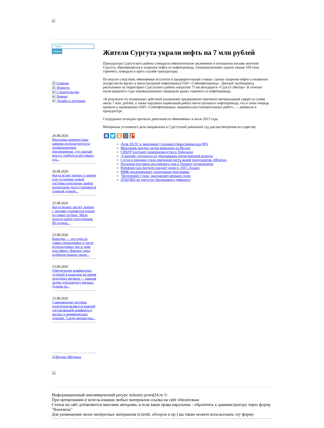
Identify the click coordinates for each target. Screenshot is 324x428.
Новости (63, 87)
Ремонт (62, 96)
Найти (57, 51)
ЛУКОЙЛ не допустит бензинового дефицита (155, 180)
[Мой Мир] (125, 135)
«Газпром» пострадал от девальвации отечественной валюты (167, 156)
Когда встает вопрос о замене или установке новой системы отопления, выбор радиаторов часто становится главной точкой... (74, 183)
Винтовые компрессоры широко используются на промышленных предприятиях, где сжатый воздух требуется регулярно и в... (73, 149)
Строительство (67, 92)
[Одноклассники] (119, 135)
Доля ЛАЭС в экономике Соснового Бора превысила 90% (164, 144)
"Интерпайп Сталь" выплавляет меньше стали (155, 176)
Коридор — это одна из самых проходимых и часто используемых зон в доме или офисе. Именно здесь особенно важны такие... (72, 247)
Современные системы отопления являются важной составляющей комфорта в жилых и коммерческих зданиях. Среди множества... (73, 310)
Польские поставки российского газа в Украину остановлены (167, 164)
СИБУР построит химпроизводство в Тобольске (157, 152)
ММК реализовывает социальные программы (155, 172)
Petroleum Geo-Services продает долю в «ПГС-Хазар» (160, 168)
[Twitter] (112, 135)
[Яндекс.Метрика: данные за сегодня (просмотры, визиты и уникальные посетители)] (66, 357)
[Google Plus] (132, 135)
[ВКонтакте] (106, 135)
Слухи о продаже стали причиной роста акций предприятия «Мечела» (174, 160)
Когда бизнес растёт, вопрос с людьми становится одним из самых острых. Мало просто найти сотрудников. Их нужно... (73, 215)
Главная (62, 83)
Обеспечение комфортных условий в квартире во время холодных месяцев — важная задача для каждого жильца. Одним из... (74, 278)
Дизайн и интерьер (70, 101)
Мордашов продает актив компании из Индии (155, 148)
